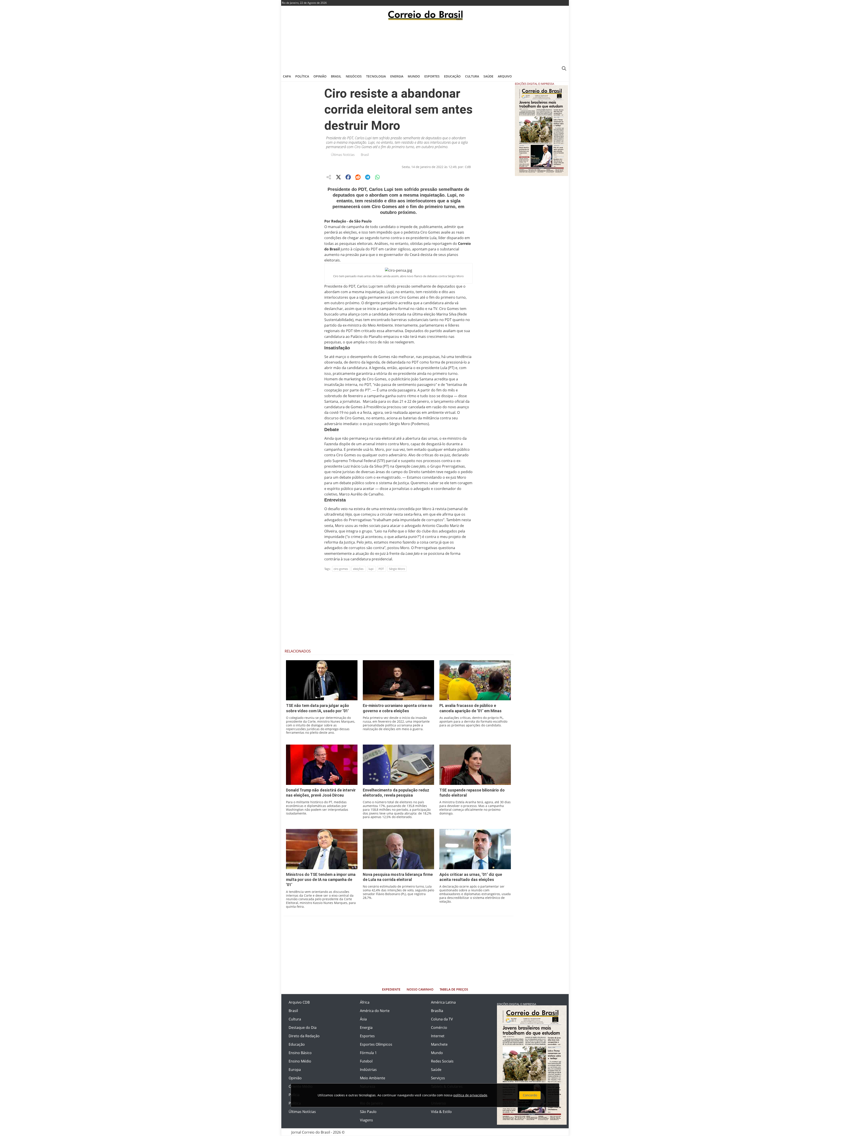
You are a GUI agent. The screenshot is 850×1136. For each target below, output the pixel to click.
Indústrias (368, 1069)
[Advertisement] (425, 45)
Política (302, 76)
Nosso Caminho (420, 989)
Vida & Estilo (441, 1111)
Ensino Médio (300, 1061)
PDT (381, 569)
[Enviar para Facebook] (348, 177)
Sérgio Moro (397, 569)
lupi (371, 569)
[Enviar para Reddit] (358, 177)
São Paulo (368, 1111)
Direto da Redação (304, 1035)
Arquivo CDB (299, 1002)
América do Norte (375, 1010)
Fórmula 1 (368, 1052)
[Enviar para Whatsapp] (377, 177)
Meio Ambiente (372, 1078)
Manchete (439, 1044)
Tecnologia (376, 76)
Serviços (438, 1078)
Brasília (437, 1010)
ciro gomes (341, 569)
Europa (295, 1069)
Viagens (366, 1120)
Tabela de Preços (454, 989)
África (364, 1002)
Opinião (319, 76)
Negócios (354, 76)
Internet (437, 1035)
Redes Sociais (442, 1061)
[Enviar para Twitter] (338, 177)
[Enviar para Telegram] (367, 177)
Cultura (472, 76)
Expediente (391, 989)
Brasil (336, 76)
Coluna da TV (442, 1019)
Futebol (366, 1061)
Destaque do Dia (303, 1027)
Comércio (439, 1027)
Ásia (363, 1019)
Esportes (432, 76)
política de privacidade (470, 1095)
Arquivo (505, 76)
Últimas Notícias (343, 154)
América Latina (443, 1002)
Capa (287, 76)
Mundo (414, 76)
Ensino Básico (300, 1052)
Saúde (488, 76)
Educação (452, 76)
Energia (396, 76)
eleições (358, 569)
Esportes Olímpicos (376, 1044)
